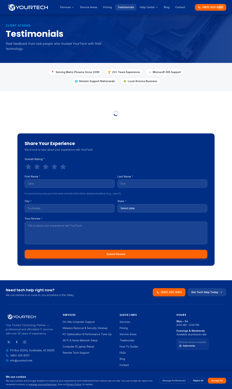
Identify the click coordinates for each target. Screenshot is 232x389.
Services (65, 7)
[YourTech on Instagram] (25, 342)
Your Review (34, 218)
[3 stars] (45, 166)
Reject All (198, 380)
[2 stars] (37, 166)
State (121, 201)
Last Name (125, 176)
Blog (166, 7)
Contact (180, 7)
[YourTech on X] (9, 342)
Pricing (107, 7)
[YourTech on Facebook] (17, 342)
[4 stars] (54, 166)
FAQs (123, 352)
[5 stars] (63, 166)
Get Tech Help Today (204, 292)
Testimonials (126, 7)
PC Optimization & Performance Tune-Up (87, 334)
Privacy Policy (74, 384)
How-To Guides (129, 346)
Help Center (147, 7)
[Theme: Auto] (220, 7)
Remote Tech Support (76, 352)
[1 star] (28, 166)
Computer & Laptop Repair (78, 346)
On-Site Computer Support (79, 321)
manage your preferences (43, 384)
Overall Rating (35, 159)
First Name (32, 176)
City (28, 201)
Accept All (217, 380)
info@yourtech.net (21, 360)
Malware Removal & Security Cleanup (85, 328)
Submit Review (116, 254)
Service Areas (88, 7)
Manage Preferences (174, 380)
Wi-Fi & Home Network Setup (80, 340)
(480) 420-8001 (212, 7)
